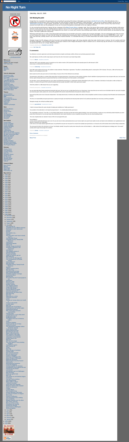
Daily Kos (6, 153)
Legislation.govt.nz (9, 80)
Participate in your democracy (14, 229)
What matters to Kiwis (12, 381)
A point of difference (11, 396)
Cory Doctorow (8, 150)
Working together (11, 408)
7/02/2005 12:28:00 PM (43, 59)
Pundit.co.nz (7, 139)
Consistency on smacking (13, 335)
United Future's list (11, 338)
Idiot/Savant (7, 61)
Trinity (8, 347)
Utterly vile (9, 244)
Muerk (36, 59)
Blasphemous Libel (9, 95)
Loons (8, 298)
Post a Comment (34, 133)
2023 (6, 180)
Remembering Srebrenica (13, 363)
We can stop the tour (11, 354)
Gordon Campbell (8, 123)
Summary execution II (12, 291)
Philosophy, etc (8, 170)
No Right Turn (15, 7)
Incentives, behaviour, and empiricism (13, 248)
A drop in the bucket (11, 302)
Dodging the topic (11, 317)
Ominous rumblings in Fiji (13, 356)
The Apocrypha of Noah (10, 143)
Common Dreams (8, 109)
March (8, 415)
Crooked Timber (8, 151)
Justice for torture (11, 325)
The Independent (8, 115)
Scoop (5, 112)
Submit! (8, 234)
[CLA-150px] (15, 46)
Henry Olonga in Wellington (13, 358)
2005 (6, 214)
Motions (8, 267)
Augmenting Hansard (12, 309)
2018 (6, 190)
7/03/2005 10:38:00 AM (44, 130)
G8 (39, 47)
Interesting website (11, 243)
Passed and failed (11, 254)
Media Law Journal (9, 131)
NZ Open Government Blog (11, 134)
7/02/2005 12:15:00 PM (47, 45)
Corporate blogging (11, 364)
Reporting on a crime (12, 296)
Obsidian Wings (8, 158)
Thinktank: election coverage (14, 273)
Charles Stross (8, 149)
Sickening (9, 378)
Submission (9, 242)
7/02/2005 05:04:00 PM (45, 66)
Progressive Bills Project (10, 88)
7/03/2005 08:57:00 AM (46, 104)
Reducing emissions (11, 359)
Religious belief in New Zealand (14, 385)
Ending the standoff (11, 405)
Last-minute (9, 370)
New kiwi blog (10, 263)
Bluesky (6, 67)
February (9, 417)
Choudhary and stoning (12, 404)
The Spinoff (7, 116)
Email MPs (7, 78)
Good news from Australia (13, 384)
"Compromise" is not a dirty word (15, 314)
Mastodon (6, 69)
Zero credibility (10, 399)
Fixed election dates (11, 329)
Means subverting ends (12, 333)
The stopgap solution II (12, 251)
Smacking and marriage (12, 271)
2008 (6, 208)
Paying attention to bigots (13, 289)
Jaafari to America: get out (13, 255)
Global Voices (7, 155)
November (9, 217)
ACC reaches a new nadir (13, 334)
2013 (6, 199)
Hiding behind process (12, 330)
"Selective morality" (11, 383)
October (8, 219)
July (7, 225)
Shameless (9, 280)
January (8, 419)
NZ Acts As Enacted (9, 81)
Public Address (8, 138)
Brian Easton (7, 165)
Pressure (8, 230)
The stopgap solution (12, 285)
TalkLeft (6, 161)
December (9, 215)
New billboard (10, 256)
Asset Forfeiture (8, 94)
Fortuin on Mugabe (11, 355)
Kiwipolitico (7, 129)
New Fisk (8, 295)
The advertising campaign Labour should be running (15, 327)
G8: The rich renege (11, 341)
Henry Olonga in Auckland (13, 350)
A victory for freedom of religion (15, 393)
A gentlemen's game (11, 345)
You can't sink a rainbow (12, 379)
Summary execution (11, 297)
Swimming (37, 66)
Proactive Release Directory (11, 87)
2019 (6, 188)
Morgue (6, 166)
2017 (6, 191)
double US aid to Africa (98, 21)
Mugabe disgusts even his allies (15, 400)
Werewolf (6, 118)
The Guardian (7, 114)
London (8, 388)
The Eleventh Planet (11, 238)
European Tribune (8, 154)
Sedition (6, 103)
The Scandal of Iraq (11, 391)
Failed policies (10, 283)
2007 (6, 210)
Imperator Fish (8, 127)
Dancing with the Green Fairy (14, 292)
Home (77, 137)
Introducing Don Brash (12, 368)
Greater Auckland (8, 125)
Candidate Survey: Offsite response (15, 227)
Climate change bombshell (13, 246)
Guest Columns (8, 98)
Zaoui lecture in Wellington (13, 406)
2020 (6, 186)
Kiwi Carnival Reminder (12, 272)
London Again (10, 304)
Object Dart (7, 169)
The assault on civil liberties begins (16, 376)
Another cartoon (10, 284)
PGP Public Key (8, 64)
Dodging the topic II (11, 316)
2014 (6, 197)
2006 (6, 212)
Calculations (9, 250)
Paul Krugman (7, 159)
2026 (6, 175)
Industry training (10, 252)
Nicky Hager (7, 168)
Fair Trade (36, 47)
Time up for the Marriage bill (14, 258)
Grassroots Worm (11, 275)
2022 (6, 182)
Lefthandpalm (7, 130)
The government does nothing (14, 397)
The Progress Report (9, 144)
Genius (36, 130)
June (7, 410)
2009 (6, 206)
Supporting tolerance (12, 287)
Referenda (6, 102)
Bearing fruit (9, 276)
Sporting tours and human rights (15, 308)
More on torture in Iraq (12, 403)
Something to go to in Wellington (15, 371)
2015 (6, 195)
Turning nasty (10, 351)
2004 (6, 421)
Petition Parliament (9, 85)
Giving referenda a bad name (14, 392)
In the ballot (7, 100)
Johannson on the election (13, 337)
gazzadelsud (38, 104)
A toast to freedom (11, 322)
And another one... (11, 233)
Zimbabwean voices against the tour (16, 367)
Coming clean (10, 313)
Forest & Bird (7, 122)
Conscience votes (8, 75)
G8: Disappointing (11, 380)
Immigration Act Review (10, 99)
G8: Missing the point (37, 18)
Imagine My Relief (8, 126)
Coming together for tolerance (14, 366)
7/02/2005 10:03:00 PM (46, 87)
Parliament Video (8, 84)
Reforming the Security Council (14, 360)
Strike (7, 321)
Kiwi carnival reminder (12, 352)
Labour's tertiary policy (12, 268)
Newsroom (6, 110)
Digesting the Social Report (13, 306)
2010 (6, 205)
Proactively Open (8, 137)
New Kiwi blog (10, 293)
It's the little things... (11, 288)
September (9, 221)
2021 (6, 184)
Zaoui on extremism (11, 387)
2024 (6, 178)
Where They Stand (9, 89)
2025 (6, 176)
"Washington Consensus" (37, 23)
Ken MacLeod (7, 157)
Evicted (8, 231)
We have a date (10, 281)
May (7, 412)
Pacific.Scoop (7, 111)
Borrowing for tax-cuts (12, 331)
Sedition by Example (9, 104)
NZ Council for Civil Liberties (11, 133)
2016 (6, 193)
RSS (5, 70)
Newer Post (33, 137)
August (8, 223)
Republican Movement (10, 142)
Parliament (7, 83)
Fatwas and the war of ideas (13, 323)
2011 (6, 203)
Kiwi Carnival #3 (10, 346)
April (7, 413)
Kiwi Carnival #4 (10, 226)
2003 (6, 423)
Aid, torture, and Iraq (11, 401)
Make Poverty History (72, 27)
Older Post (122, 137)
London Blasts (10, 389)
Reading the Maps (8, 140)
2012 (6, 201)
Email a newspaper (9, 76)
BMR (5, 96)
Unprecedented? (10, 262)
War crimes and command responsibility (13, 311)
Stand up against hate (12, 374)
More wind (9, 395)
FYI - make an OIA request (11, 79)
